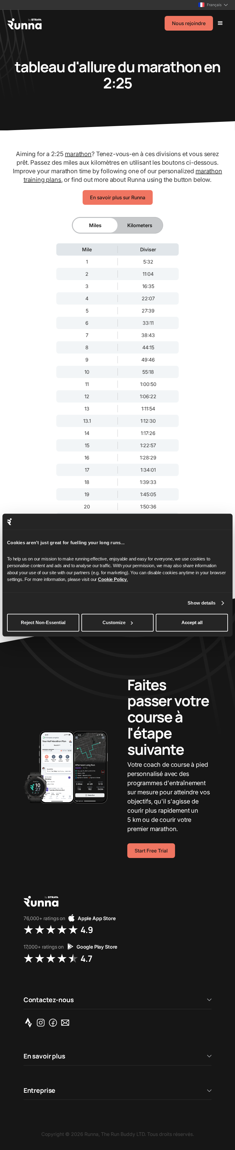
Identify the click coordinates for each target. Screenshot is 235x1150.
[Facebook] (54, 1022)
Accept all (192, 622)
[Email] (66, 1022)
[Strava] (30, 1022)
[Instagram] (42, 1022)
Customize (114, 622)
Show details (201, 603)
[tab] (95, 225)
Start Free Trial (151, 851)
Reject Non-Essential (43, 622)
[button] (213, 4)
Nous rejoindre (189, 23)
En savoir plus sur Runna (117, 197)
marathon (78, 154)
